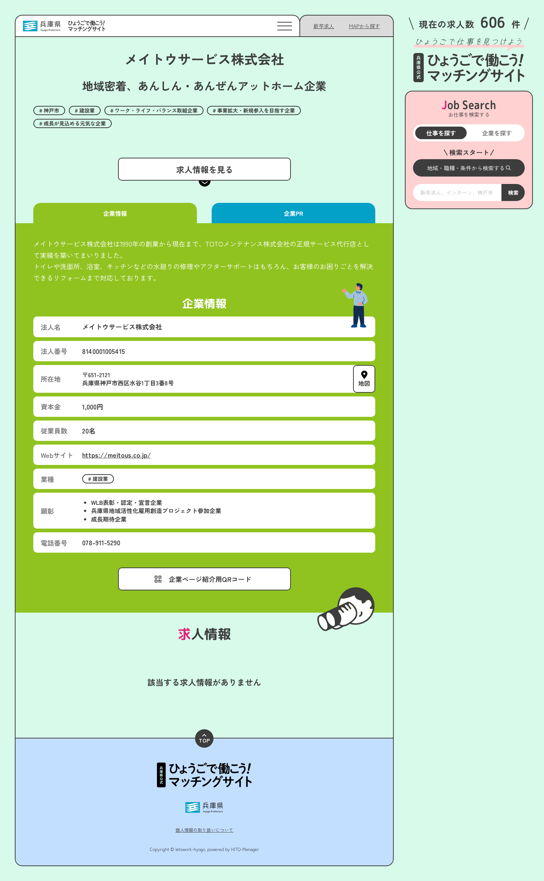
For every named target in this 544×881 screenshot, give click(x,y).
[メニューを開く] (284, 26)
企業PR (293, 213)
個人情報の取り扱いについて (204, 830)
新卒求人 (323, 26)
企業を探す (496, 132)
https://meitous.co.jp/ (116, 454)
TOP (204, 740)
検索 (513, 192)
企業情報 (115, 213)
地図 (364, 382)
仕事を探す (441, 132)
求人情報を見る (204, 169)
